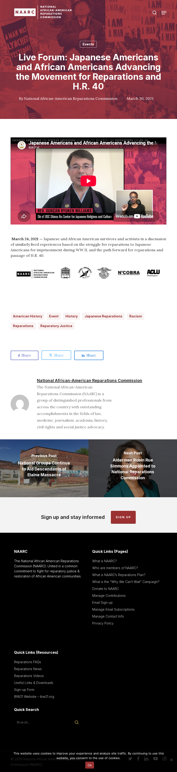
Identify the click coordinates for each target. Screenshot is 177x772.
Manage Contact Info (108, 616)
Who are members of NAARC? (115, 568)
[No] (171, 759)
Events (88, 44)
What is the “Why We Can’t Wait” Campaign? (125, 582)
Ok (90, 765)
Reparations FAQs (27, 662)
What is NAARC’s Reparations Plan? (118, 575)
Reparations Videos (29, 676)
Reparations (23, 326)
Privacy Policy (103, 623)
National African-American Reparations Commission (70, 98)
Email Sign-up (102, 602)
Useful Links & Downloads (33, 683)
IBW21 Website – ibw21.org (34, 696)
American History (27, 316)
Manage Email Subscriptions (113, 609)
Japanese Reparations (103, 316)
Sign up (123, 517)
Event (54, 316)
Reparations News (28, 669)
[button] (163, 12)
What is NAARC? (104, 561)
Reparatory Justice (56, 326)
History (71, 316)
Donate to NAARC (105, 589)
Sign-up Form (24, 690)
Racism (135, 316)
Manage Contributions (109, 595)
